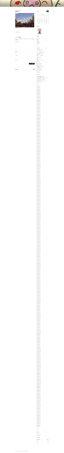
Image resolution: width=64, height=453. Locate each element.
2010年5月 (38, 358)
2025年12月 (38, 97)
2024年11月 (38, 115)
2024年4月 (38, 125)
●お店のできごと (39, 49)
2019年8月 (38, 203)
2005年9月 (38, 426)
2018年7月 (38, 221)
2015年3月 (38, 277)
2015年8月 (38, 270)
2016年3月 (38, 260)
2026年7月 (38, 87)
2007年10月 (38, 401)
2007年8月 (38, 404)
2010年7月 (38, 355)
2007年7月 (38, 405)
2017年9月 (38, 235)
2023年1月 (38, 146)
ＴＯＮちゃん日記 (26, 3)
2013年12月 (38, 298)
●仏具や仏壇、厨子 (42, 57)
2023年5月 (38, 140)
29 (44, 21)
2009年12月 (38, 365)
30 (46, 21)
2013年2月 (38, 312)
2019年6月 (38, 206)
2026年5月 (38, 90)
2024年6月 (38, 122)
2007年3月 (38, 411)
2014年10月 (38, 284)
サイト (16, 59)
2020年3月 (38, 193)
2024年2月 (38, 128)
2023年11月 (38, 132)
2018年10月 (38, 217)
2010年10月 (38, 351)
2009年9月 (38, 369)
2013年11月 (38, 299)
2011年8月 (38, 337)
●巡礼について (41, 62)
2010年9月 (38, 352)
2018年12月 (38, 214)
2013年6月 (38, 306)
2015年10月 (38, 267)
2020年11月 (38, 182)
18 (37, 20)
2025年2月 (38, 111)
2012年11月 (38, 316)
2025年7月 (38, 104)
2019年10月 (38, 200)
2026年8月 (38, 86)
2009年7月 (38, 372)
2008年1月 (38, 397)
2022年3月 (38, 160)
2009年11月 (38, 366)
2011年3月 (38, 344)
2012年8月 (38, 320)
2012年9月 (38, 319)
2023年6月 (38, 139)
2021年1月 (38, 179)
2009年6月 (38, 373)
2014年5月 (38, 291)
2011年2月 (38, 345)
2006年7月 (38, 422)
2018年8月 (38, 220)
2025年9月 (38, 101)
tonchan (21, 10)
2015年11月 (38, 266)
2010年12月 (38, 348)
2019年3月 (38, 210)
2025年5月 (38, 107)
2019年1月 (38, 213)
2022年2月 (38, 161)
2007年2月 (38, 412)
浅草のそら (38, 39)
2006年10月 (38, 418)
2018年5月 (38, 224)
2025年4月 (38, 108)
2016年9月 (38, 252)
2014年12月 (38, 281)
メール (16, 55)
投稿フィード (38, 432)
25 (37, 21)
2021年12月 (38, 164)
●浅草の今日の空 (39, 66)
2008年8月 (38, 387)
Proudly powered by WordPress (24, 451)
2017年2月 (38, 245)
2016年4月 (38, 259)
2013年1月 (38, 313)
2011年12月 (38, 331)
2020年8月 (38, 186)
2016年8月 (38, 253)
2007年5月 (38, 408)
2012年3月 (38, 327)
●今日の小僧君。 (39, 53)
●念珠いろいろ (38, 63)
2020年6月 (38, 189)
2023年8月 (38, 136)
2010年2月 (38, 362)
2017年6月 (38, 239)
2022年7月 (38, 154)
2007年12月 (38, 398)
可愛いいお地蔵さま (39, 80)
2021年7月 (38, 171)
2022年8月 (38, 153)
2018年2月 (38, 228)
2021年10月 (38, 167)
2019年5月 (38, 207)
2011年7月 (38, 338)
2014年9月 (38, 285)
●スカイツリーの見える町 (40, 52)
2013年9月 (38, 302)
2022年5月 (38, 157)
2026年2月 (38, 94)
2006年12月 (38, 415)
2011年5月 (38, 341)
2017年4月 (38, 242)
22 (44, 20)
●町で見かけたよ (39, 69)
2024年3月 (38, 126)
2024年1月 (38, 129)
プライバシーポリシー (17, 451)
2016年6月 (38, 256)
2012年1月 (38, 330)
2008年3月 (38, 394)
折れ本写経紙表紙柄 (39, 76)
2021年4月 (38, 175)
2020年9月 (38, 185)
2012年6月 (38, 323)
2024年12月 (38, 114)
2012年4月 (38, 326)
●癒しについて (38, 70)
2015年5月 (38, 274)
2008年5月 (38, 391)
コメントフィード (39, 433)
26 (39, 21)
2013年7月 (38, 305)
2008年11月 (38, 383)
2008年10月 (38, 384)
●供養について (39, 59)
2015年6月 (38, 273)
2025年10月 (38, 100)
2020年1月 (38, 196)
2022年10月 (38, 150)
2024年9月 (38, 118)
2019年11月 (38, 199)
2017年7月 (38, 238)
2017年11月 (38, 232)
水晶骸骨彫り (38, 42)
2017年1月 (38, 246)
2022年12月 (38, 147)
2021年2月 (38, 178)
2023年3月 (38, 143)
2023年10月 (38, 133)
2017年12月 (38, 231)
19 (39, 20)
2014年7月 (38, 288)
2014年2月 (38, 295)
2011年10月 (38, 334)
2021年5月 (38, 174)
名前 (16, 51)
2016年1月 (38, 263)
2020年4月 (38, 192)
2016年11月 (38, 249)
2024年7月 (38, 121)
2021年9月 (38, 168)
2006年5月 (38, 425)
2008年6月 (38, 390)
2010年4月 (38, 359)
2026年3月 (38, 93)
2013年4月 (38, 309)
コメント (16, 41)
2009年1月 (38, 380)
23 (46, 20)
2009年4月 (38, 376)
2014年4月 (38, 292)
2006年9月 (38, 419)
